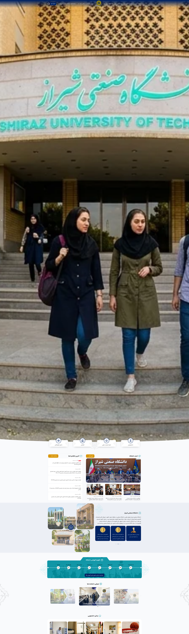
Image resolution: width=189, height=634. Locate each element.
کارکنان (82, 445)
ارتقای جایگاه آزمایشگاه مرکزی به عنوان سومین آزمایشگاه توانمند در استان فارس (133, 536)
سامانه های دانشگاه (71, 4)
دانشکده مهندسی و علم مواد (63, 602)
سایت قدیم (60, 4)
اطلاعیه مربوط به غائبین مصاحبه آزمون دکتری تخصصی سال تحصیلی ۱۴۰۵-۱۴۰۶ (66, 480)
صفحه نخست (138, 4)
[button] (187, 220)
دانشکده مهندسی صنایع (94, 603)
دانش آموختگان (58, 445)
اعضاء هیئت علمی (106, 445)
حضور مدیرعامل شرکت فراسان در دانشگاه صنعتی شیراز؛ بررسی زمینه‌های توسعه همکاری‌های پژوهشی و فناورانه (114, 500)
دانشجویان (130, 445)
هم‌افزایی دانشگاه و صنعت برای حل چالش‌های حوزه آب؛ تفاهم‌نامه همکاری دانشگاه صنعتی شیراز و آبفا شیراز (132, 500)
